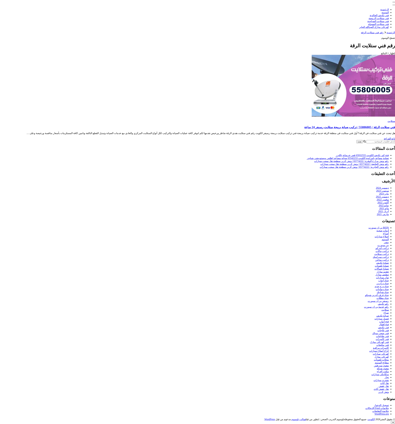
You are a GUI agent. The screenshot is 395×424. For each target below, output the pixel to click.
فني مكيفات (382, 345)
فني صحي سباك (380, 333)
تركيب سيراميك (381, 257)
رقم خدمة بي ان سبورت (376, 307)
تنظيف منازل (382, 274)
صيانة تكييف (382, 315)
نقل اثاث (384, 383)
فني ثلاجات (383, 330)
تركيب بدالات (382, 251)
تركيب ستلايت (381, 254)
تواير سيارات (382, 277)
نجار (387, 377)
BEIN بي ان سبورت (378, 227)
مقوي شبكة (383, 368)
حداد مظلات (382, 298)
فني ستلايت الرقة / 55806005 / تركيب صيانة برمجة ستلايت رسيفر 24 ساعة (349, 127)
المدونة (385, 12)
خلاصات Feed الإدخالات (377, 408)
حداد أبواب (383, 280)
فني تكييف (383, 327)
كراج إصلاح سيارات (379, 351)
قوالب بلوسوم (298, 419)
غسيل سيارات (381, 318)
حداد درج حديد (382, 286)
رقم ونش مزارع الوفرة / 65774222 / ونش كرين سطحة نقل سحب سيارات (351, 161)
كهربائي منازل (381, 356)
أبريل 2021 (383, 211)
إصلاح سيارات (382, 236)
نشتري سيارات (381, 380)
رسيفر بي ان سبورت (378, 301)
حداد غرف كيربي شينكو (377, 295)
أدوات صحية (382, 230)
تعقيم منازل (383, 271)
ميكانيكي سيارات (380, 374)
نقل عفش (384, 386)
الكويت (371, 419)
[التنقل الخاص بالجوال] (394, 2)
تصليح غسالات (381, 268)
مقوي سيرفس (381, 365)
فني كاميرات (382, 339)
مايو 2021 (384, 208)
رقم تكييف (383, 304)
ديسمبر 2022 (382, 196)
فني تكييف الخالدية (379, 15)
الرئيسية (384, 9)
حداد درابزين (382, 283)
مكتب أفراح (383, 371)
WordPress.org (381, 414)
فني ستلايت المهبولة (378, 24)
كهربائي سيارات (381, 354)
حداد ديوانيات (382, 289)
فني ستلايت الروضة (379, 18)
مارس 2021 (383, 214)
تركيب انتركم (382, 248)
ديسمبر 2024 (382, 188)
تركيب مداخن (382, 260)
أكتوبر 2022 (383, 202)
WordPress (269, 419)
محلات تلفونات (381, 359)
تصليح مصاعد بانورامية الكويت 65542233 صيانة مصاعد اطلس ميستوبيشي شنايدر (348, 158)
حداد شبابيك (383, 292)
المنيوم (385, 239)
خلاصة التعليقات (380, 411)
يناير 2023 (384, 193)
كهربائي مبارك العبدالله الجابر (374, 27)
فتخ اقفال (384, 324)
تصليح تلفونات (382, 265)
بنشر (386, 242)
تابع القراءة (389, 138)
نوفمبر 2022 (383, 199)
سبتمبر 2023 (382, 190)
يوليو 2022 (384, 205)
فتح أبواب (384, 321)
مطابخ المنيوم (382, 362)
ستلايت (391, 121)
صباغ (386, 312)
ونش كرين (383, 392)
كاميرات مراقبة (381, 348)
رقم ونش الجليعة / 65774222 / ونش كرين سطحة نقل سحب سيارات (354, 164)
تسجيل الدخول (381, 405)
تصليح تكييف (382, 263)
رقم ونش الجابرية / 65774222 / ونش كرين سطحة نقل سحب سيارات (354, 167)
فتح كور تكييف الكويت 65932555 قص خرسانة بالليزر (362, 155)
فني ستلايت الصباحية (378, 21)
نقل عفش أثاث (381, 389)
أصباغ (386, 233)
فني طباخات (382, 336)
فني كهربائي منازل (379, 342)
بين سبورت (383, 245)
